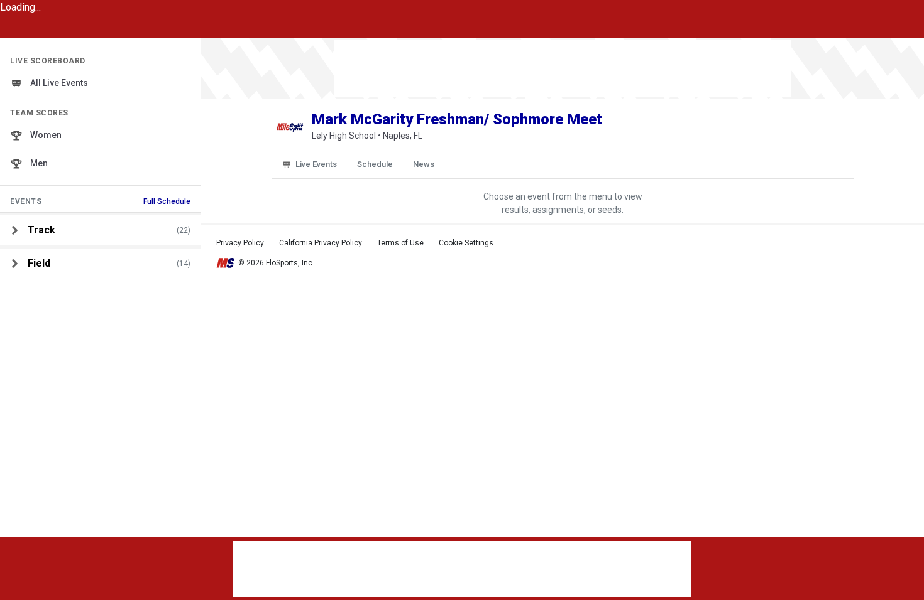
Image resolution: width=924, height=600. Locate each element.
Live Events (316, 164)
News (423, 164)
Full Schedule (166, 201)
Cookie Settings (466, 242)
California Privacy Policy (320, 242)
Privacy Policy (240, 242)
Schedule (375, 164)
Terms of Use (400, 242)
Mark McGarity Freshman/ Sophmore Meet (457, 119)
